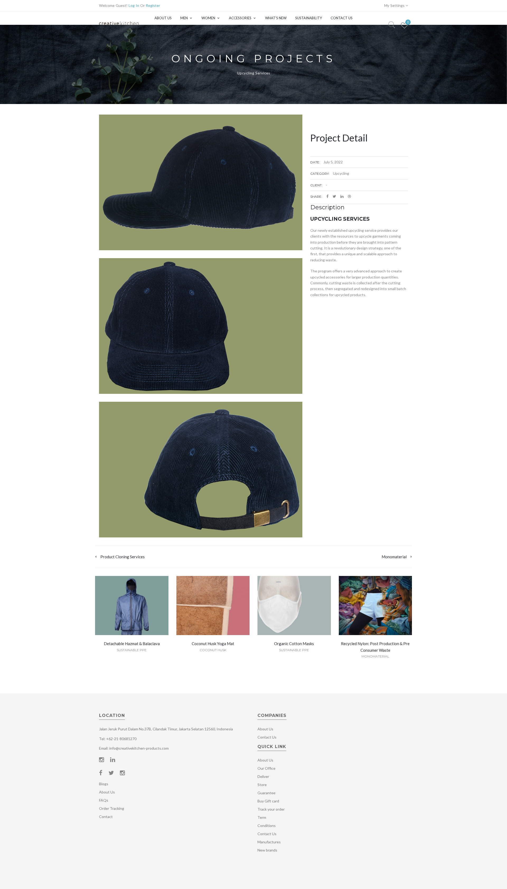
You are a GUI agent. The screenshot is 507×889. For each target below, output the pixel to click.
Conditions (266, 825)
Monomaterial (375, 656)
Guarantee (266, 793)
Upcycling (341, 173)
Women (208, 18)
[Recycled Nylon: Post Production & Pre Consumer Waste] (375, 606)
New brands (267, 850)
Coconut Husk (213, 650)
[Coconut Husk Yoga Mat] (213, 606)
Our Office (266, 768)
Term (261, 817)
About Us (163, 18)
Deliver (263, 776)
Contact (106, 816)
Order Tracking (111, 808)
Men (184, 18)
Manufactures (269, 842)
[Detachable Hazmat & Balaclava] (132, 606)
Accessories (240, 18)
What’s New (276, 18)
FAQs (103, 800)
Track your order (271, 809)
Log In (134, 5)
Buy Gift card (268, 801)
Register (153, 5)
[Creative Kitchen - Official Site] (119, 28)
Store (262, 784)
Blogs (103, 784)
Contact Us (342, 18)
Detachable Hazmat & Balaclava (132, 643)
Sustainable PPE (132, 650)
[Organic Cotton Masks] (294, 606)
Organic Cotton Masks (294, 643)
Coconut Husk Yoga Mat (213, 643)
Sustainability (308, 18)
